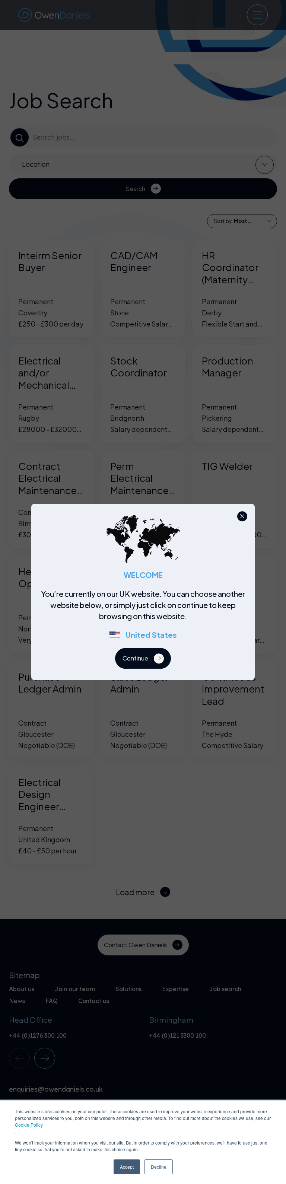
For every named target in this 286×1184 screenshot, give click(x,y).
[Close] (242, 516)
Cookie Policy (29, 1124)
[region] (145, 618)
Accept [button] (127, 1167)
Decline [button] (158, 1167)
